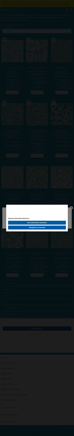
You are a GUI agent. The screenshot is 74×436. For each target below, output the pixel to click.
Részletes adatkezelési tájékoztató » (19, 218)
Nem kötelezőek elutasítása (37, 223)
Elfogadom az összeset (37, 227)
